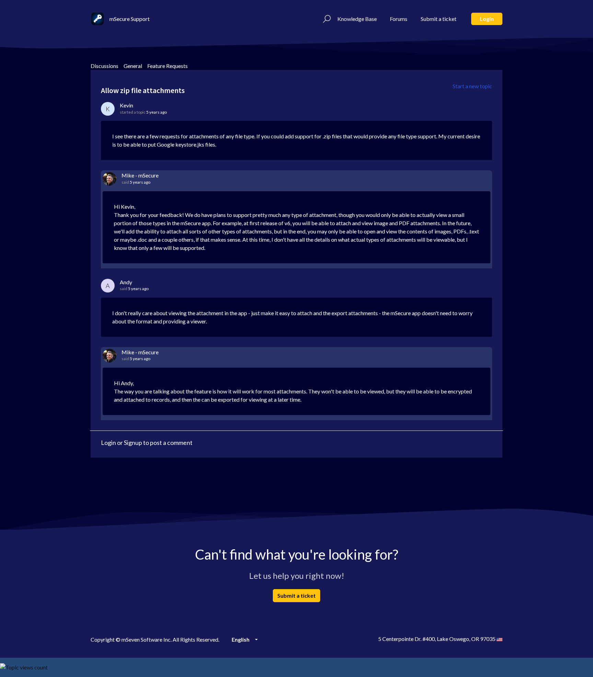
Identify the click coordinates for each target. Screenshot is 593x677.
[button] (326, 18)
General (133, 65)
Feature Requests (167, 65)
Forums (398, 18)
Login (487, 18)
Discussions (104, 65)
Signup (133, 442)
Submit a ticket (438, 18)
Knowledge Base (357, 18)
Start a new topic (472, 86)
